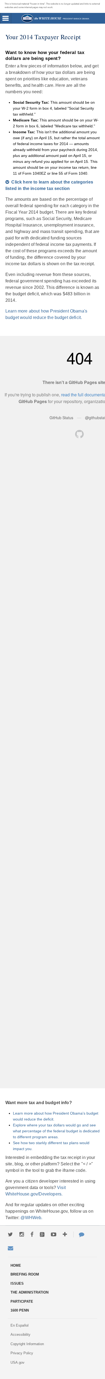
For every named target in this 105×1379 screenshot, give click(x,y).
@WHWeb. (31, 1217)
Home (55, 18)
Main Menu (5, 18)
